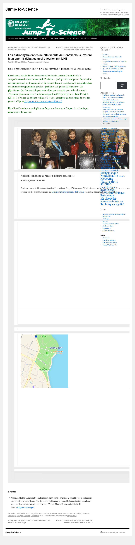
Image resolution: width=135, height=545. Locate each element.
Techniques (107, 204)
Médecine (106, 178)
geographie (105, 165)
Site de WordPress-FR (110, 245)
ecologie (104, 153)
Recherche (35, 515)
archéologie (103, 128)
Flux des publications (109, 240)
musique (122, 176)
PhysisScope (107, 228)
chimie (121, 136)
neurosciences (107, 189)
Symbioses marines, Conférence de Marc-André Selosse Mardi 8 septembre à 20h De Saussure (113, 97)
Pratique (120, 192)
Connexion (106, 238)
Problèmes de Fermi (89, 38)
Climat (103, 139)
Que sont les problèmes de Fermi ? (113, 69)
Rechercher (122, 85)
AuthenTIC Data (72, 38)
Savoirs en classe (57, 38)
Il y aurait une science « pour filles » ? (43, 101)
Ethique (20, 515)
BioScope (106, 219)
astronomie (114, 128)
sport (121, 201)
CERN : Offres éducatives (111, 223)
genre (118, 162)
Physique (26, 515)
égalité (120, 204)
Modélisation (109, 175)
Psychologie (107, 195)
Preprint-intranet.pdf (25, 507)
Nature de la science (109, 182)
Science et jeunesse (108, 231)
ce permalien (71, 515)
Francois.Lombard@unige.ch (38, 62)
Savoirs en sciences (16, 38)
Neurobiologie (107, 187)
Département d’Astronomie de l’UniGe (68, 191)
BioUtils (105, 221)
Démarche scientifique (108, 149)
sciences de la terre (109, 201)
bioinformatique (109, 131)
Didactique (108, 145)
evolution (105, 162)
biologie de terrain (107, 137)
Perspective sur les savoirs (37, 38)
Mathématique (109, 172)
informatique (107, 167)
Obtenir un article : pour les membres (114, 66)
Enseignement (110, 156)
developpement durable (112, 142)
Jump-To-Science (22, 9)
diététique (120, 145)
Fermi (113, 162)
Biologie (107, 133)
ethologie (115, 159)
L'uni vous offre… (108, 226)
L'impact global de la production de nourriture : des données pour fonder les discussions (74, 48)
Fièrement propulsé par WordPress (114, 532)
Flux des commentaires (110, 242)
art (109, 128)
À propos (106, 54)
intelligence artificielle (109, 170)
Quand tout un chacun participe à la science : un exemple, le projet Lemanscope (113, 104)
